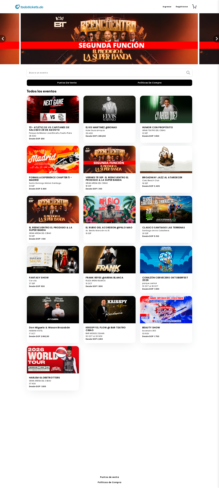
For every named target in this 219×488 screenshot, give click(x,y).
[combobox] (109, 73)
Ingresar (167, 6)
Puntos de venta (109, 477)
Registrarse (182, 6)
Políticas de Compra (109, 482)
